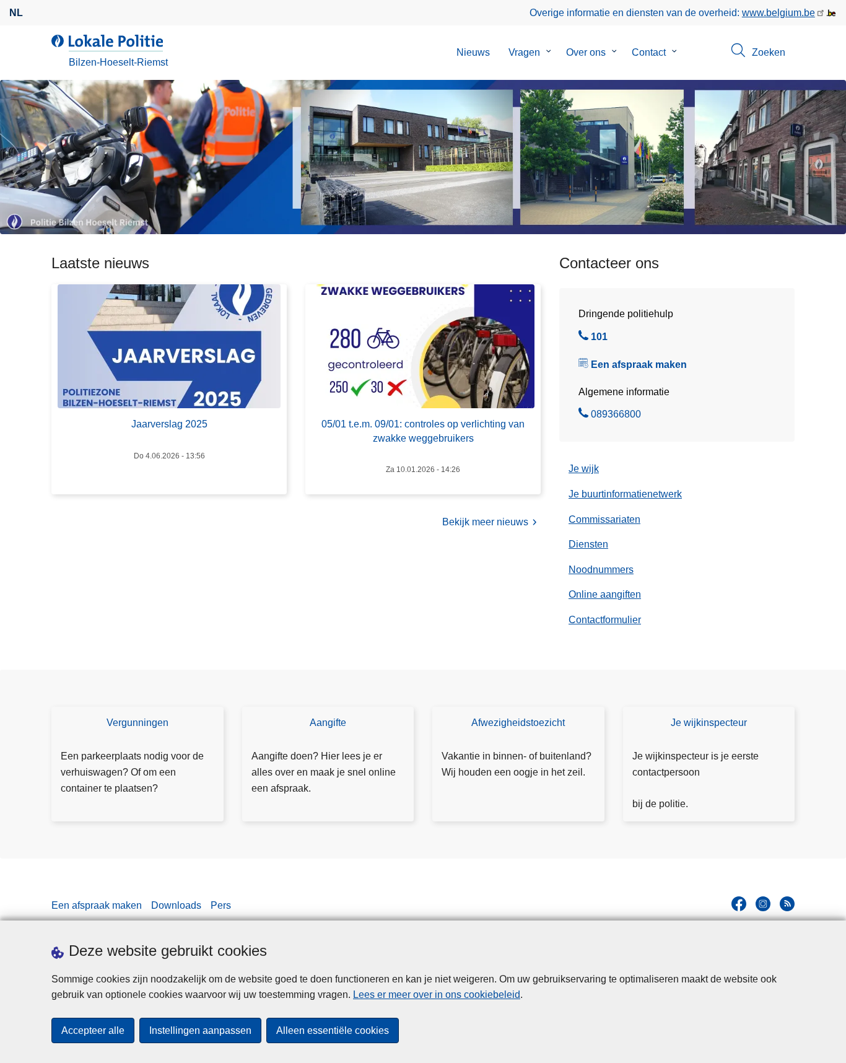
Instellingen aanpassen (200, 1030)
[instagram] (763, 903)
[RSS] (787, 903)
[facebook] (738, 903)
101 (599, 338)
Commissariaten (604, 519)
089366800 (616, 415)
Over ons (586, 52)
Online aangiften (605, 594)
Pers (221, 905)
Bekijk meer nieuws (485, 522)
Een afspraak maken (639, 364)
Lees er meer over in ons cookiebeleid (436, 994)
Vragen (524, 52)
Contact (649, 52)
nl (16, 12)
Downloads (176, 905)
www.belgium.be (778, 12)
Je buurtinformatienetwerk (625, 494)
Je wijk (584, 468)
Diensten (588, 544)
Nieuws (473, 52)
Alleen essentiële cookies (332, 1030)
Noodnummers (601, 569)
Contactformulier (605, 620)
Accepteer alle (92, 1030)
